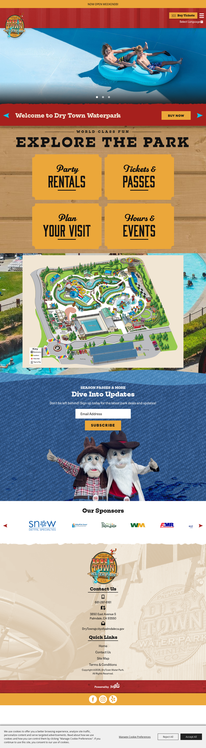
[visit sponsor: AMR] (144, 526)
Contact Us (103, 652)
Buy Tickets (186, 15)
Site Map (103, 658)
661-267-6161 (103, 602)
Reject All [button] (168, 736)
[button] (97, 97)
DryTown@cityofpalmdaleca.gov (103, 628)
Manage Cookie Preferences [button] (135, 736)
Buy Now (176, 115)
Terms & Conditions (103, 664)
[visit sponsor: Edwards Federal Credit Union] (174, 526)
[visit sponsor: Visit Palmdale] (86, 526)
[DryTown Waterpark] (103, 567)
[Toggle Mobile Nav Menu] (201, 15)
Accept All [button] (191, 736)
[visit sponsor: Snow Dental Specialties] (20, 526)
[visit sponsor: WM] (115, 526)
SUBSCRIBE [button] (103, 425)
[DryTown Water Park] (14, 25)
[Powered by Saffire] (114, 685)
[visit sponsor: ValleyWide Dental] (57, 526)
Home (103, 645)
